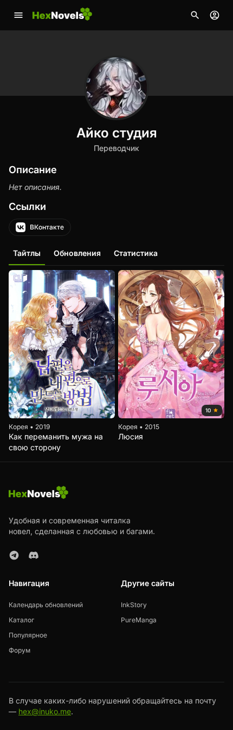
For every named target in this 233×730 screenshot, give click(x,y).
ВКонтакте (47, 227)
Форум (19, 650)
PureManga (139, 620)
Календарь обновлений (46, 605)
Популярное (28, 635)
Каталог (21, 620)
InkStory (134, 605)
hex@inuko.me (44, 711)
